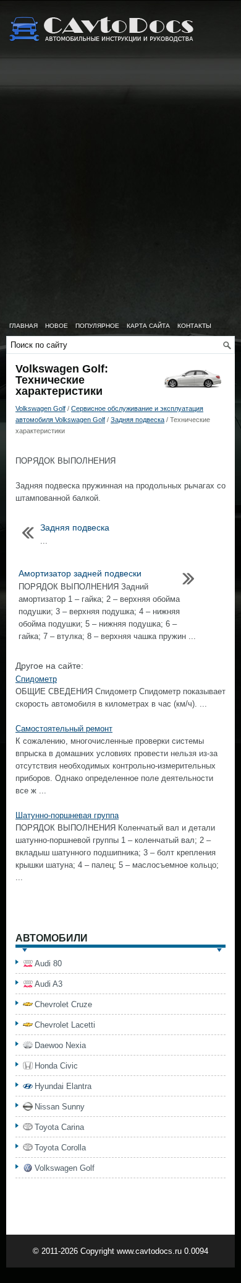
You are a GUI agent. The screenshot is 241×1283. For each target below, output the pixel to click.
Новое (56, 325)
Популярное (97, 325)
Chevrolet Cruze (63, 1004)
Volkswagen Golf (40, 408)
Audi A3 (48, 984)
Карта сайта (148, 325)
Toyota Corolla (60, 1147)
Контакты (194, 325)
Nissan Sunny (60, 1106)
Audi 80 (48, 963)
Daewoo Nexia (60, 1045)
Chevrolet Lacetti (65, 1024)
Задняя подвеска (137, 419)
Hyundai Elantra (63, 1086)
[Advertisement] (120, 189)
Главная (23, 325)
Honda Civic (56, 1065)
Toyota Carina (59, 1127)
